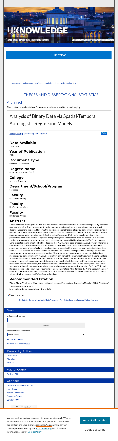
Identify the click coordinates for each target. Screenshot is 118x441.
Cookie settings (44, 428)
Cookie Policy (34, 431)
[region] (59, 424)
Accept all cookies (95, 420)
